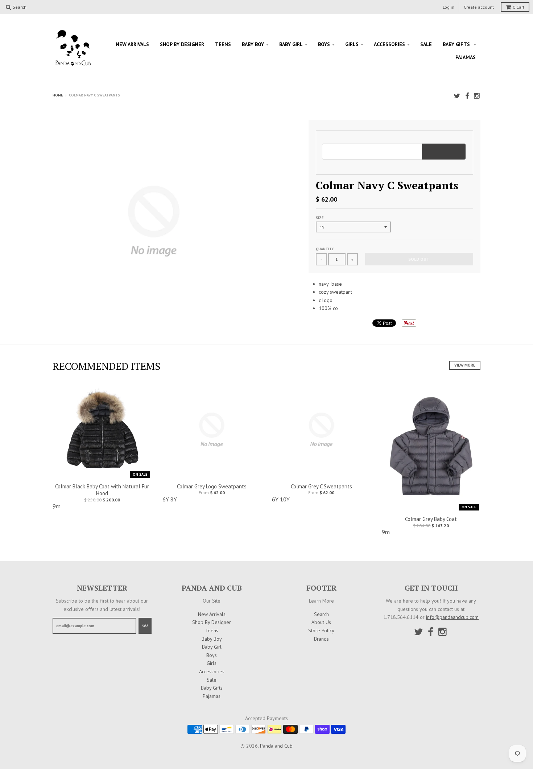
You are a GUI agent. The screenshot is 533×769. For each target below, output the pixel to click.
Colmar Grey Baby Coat (431, 519)
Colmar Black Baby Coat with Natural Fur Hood (102, 490)
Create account (479, 7)
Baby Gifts (457, 44)
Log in (448, 7)
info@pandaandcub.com (452, 617)
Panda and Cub (276, 746)
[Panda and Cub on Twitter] (457, 96)
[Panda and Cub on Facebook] (467, 96)
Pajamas (465, 57)
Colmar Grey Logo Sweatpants (212, 486)
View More (464, 365)
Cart (518, 7)
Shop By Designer (182, 44)
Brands (321, 639)
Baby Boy (253, 44)
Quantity (325, 249)
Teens (223, 44)
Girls (352, 44)
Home (58, 95)
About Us (321, 622)
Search (321, 614)
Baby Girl (291, 44)
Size (319, 217)
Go (145, 625)
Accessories (389, 44)
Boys (324, 44)
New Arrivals (132, 44)
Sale (426, 44)
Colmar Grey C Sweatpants (321, 486)
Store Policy (321, 630)
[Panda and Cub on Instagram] (477, 96)
